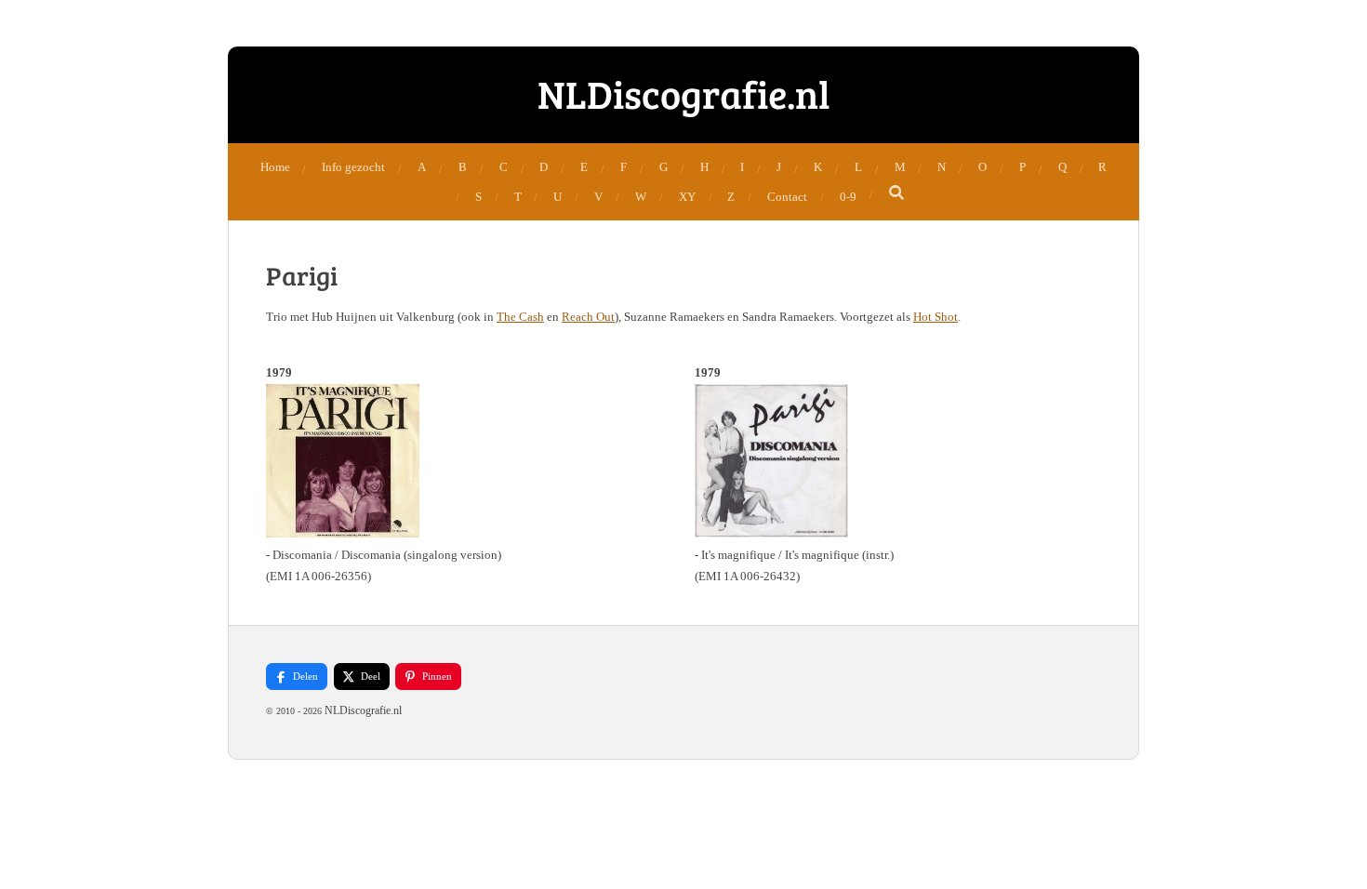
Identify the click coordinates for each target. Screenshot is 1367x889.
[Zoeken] (897, 193)
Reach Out (588, 317)
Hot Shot (935, 317)
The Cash (520, 317)
